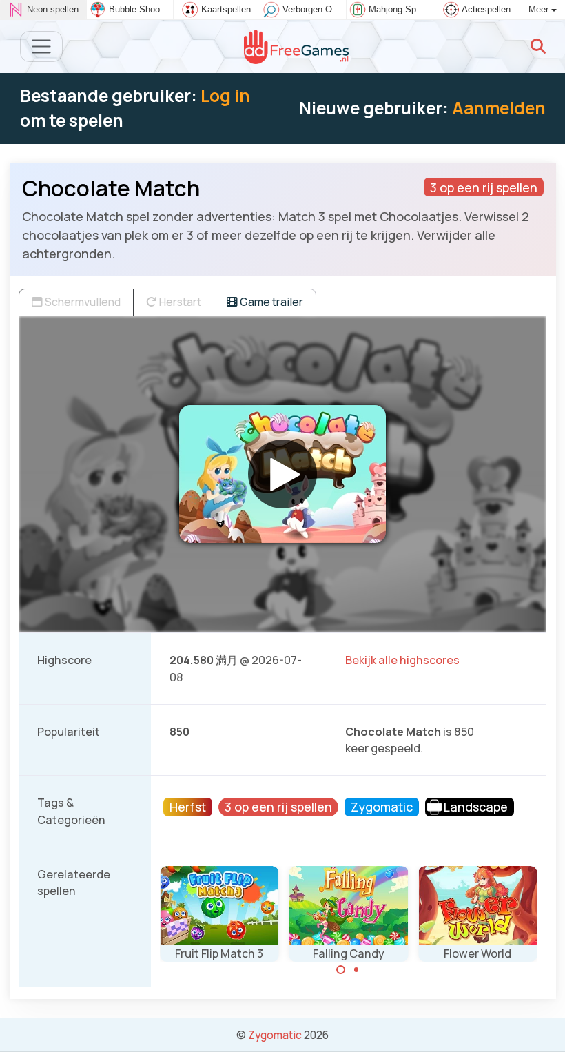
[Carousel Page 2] (356, 970)
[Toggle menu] (41, 46)
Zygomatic (275, 1034)
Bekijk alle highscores (402, 660)
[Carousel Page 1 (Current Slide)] (341, 970)
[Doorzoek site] (538, 46)
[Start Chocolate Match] (282, 474)
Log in (225, 95)
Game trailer (270, 301)
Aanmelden (499, 107)
